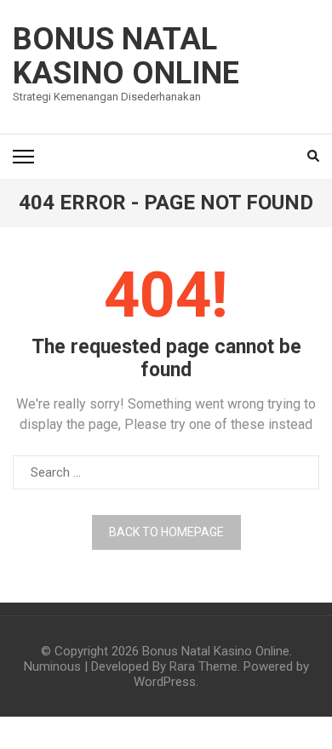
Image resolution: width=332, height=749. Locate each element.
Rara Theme (203, 666)
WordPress (165, 681)
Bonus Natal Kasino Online (126, 56)
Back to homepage (166, 532)
